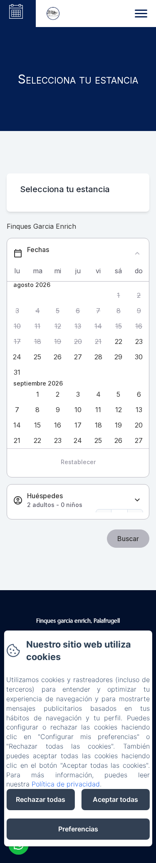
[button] (119, 295)
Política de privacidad (66, 784)
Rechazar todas (40, 799)
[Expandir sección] (137, 500)
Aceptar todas (115, 799)
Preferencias (78, 829)
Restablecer (78, 461)
